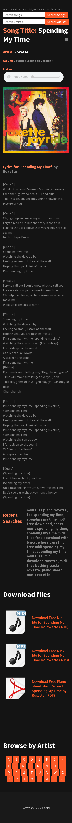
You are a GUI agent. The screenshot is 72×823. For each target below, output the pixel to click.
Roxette (21, 52)
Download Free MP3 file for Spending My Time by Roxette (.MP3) (50, 655)
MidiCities (44, 808)
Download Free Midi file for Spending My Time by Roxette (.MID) (50, 622)
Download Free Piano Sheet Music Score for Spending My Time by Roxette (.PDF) (49, 688)
